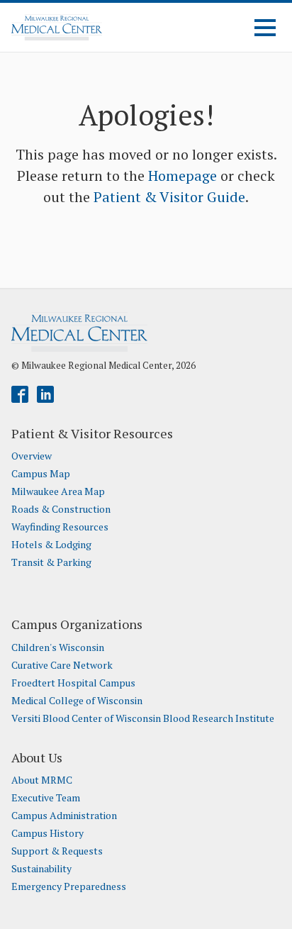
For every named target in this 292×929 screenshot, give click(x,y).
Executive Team (45, 797)
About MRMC (41, 780)
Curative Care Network (62, 665)
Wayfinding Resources (59, 527)
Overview (31, 456)
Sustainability (41, 868)
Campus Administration (64, 815)
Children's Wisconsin (57, 647)
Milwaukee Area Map (58, 491)
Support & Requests (57, 851)
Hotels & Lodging (51, 544)
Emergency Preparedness (68, 886)
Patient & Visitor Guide (169, 196)
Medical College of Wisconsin (76, 700)
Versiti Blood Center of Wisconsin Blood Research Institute (142, 718)
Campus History (47, 833)
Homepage (182, 175)
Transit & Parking (51, 562)
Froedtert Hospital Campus (73, 683)
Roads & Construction (61, 509)
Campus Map (40, 473)
